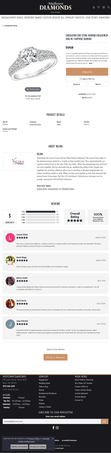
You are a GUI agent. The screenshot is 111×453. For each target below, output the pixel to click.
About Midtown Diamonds (84, 380)
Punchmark (60, 448)
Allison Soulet (21, 278)
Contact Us (79, 400)
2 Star (23, 220)
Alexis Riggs (21, 257)
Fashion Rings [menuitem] (43, 386)
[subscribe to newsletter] (104, 421)
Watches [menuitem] (42, 403)
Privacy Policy (34, 438)
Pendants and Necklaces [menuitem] (48, 393)
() (57, 212)
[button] (94, 7)
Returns (98, 84)
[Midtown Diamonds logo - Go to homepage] (55, 7)
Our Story (92, 17)
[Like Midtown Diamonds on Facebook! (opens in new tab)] (53, 427)
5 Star (23, 212)
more (91, 63)
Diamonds (104, 17)
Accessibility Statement (69, 440)
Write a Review (55, 357)
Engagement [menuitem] (43, 380)
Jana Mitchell (22, 321)
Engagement (53, 189)
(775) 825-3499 (33, 99)
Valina (59, 124)
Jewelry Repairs (80, 397)
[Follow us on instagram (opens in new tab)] (57, 427)
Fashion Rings (42, 189)
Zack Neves (21, 300)
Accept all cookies (37, 447)
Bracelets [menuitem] (42, 397)
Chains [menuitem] (41, 400)
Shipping (76, 84)
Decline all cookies (19, 447)
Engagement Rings (12, 17)
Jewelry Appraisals (81, 393)
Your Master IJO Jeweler (83, 383)
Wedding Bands (33, 17)
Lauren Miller (22, 234)
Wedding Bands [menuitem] (44, 383)
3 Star (23, 217)
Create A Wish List (81, 386)
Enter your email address (55, 416)
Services (79, 17)
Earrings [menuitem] (41, 390)
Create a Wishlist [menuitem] (45, 407)
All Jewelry (67, 17)
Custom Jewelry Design (83, 390)
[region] (33, 62)
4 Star (23, 214)
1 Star (23, 223)
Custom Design (51, 17)
